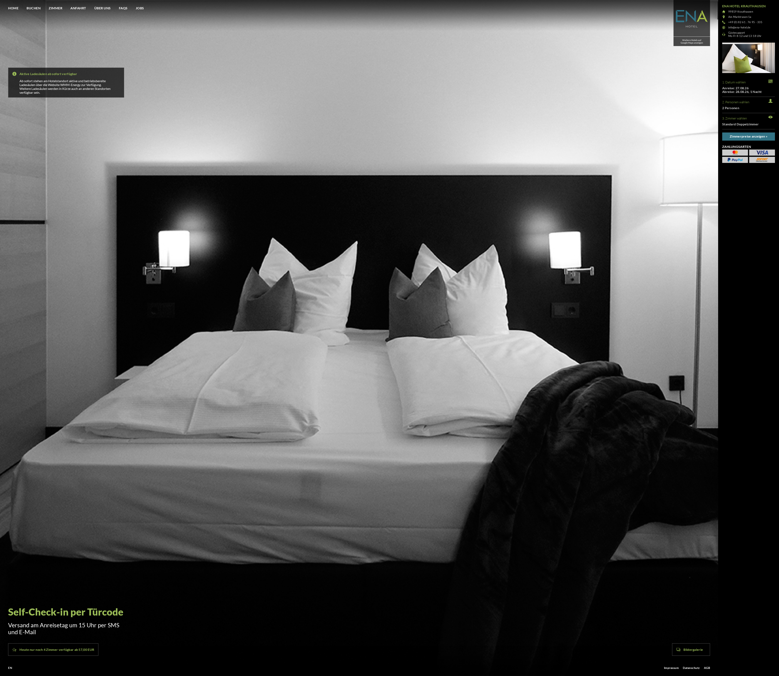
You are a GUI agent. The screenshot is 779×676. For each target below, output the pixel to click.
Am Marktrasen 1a (739, 16)
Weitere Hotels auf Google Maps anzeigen (692, 41)
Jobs (140, 8)
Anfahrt (78, 8)
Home (13, 8)
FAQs (123, 8)
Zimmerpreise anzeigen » (748, 136)
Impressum (671, 668)
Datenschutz (691, 668)
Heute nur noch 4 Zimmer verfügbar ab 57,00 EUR (56, 649)
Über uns (102, 8)
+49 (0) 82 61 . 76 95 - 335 (745, 22)
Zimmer (55, 8)
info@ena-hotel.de (739, 27)
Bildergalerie (693, 649)
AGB (707, 668)
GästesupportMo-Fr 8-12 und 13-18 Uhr (744, 34)
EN (10, 668)
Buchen (34, 8)
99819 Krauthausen (740, 11)
